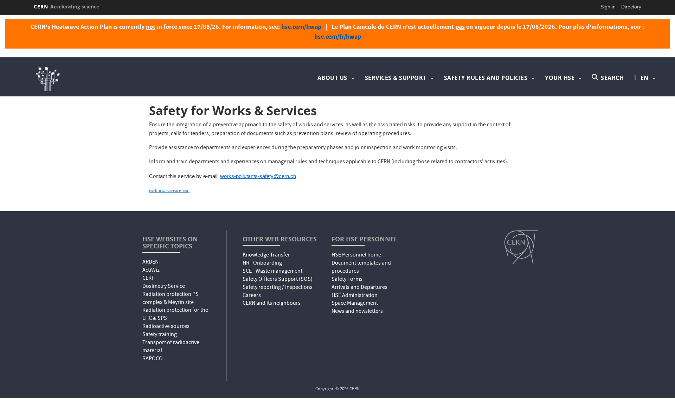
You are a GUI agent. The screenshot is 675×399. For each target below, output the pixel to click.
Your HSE (559, 78)
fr (644, 100)
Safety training (159, 335)
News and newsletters (357, 312)
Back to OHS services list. (169, 191)
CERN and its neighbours (272, 303)
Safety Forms (347, 280)
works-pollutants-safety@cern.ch (258, 176)
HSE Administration (355, 296)
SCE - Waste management (272, 271)
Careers (252, 296)
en (644, 78)
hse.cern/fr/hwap (337, 36)
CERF (148, 278)
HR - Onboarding (262, 263)
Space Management (355, 303)
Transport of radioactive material (170, 347)
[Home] (108, 77)
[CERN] (521, 247)
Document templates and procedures (361, 267)
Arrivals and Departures (359, 288)
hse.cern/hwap (301, 27)
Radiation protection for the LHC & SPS (175, 314)
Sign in (608, 7)
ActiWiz (151, 270)
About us (332, 78)
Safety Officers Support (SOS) (278, 280)
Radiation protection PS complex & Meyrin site (170, 299)
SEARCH (612, 78)
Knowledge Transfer (266, 255)
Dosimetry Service (163, 287)
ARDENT (152, 262)
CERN (66, 6)
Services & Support (395, 78)
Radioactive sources (165, 327)
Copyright (324, 389)
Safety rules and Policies (486, 78)
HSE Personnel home (356, 255)
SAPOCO (152, 359)
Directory (631, 7)
